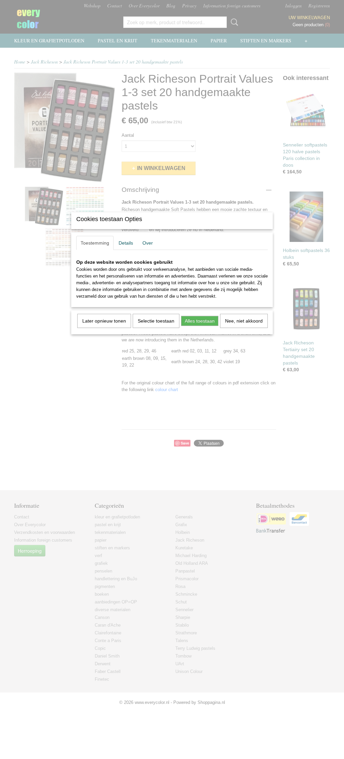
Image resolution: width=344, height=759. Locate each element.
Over (147, 243)
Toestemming (95, 243)
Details (126, 243)
